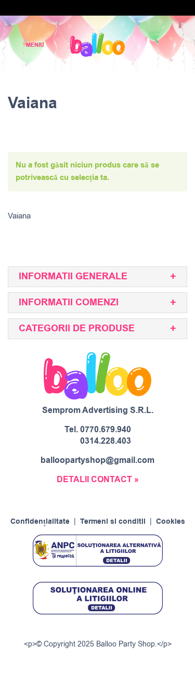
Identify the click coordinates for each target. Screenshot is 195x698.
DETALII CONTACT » (98, 479)
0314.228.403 (105, 441)
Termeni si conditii (113, 521)
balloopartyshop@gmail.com (97, 460)
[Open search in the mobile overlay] (151, 45)
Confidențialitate (40, 521)
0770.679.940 (105, 429)
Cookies (170, 521)
